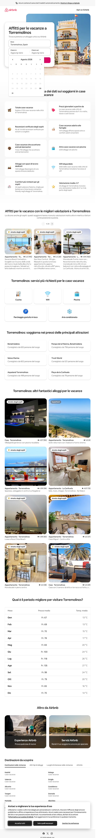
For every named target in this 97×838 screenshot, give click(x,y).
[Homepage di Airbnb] (11, 10)
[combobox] (30, 44)
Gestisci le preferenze (70, 823)
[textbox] (19, 52)
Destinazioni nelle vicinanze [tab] (15, 765)
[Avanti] (52, 224)
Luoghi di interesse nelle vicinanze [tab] (60, 765)
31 (12, 93)
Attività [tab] (79, 765)
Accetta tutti (20, 823)
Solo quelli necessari (45, 823)
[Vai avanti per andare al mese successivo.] (40, 59)
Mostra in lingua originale (70, 3)
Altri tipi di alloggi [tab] (36, 765)
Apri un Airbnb (82, 10)
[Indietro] (43, 224)
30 (40, 88)
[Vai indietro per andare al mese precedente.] (12, 59)
